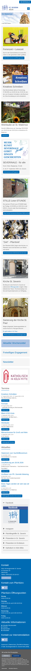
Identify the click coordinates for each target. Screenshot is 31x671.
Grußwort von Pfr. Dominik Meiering (15, 474)
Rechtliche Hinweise (22, 644)
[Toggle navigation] (28, 8)
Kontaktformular (6, 577)
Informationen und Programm (11, 172)
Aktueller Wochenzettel (14, 343)
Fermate (4, 404)
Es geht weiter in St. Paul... (10, 331)
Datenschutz (12, 644)
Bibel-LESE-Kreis (7, 413)
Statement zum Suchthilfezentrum (14, 453)
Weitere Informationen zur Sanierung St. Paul (15, 334)
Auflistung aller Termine (8, 442)
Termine (5, 627)
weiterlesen (5, 135)
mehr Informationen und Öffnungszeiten (13, 58)
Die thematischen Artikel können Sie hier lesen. (15, 252)
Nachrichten (6, 628)
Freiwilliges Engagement (15, 352)
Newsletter (8, 362)
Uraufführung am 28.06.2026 (12, 463)
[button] (4, 587)
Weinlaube (5, 423)
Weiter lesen (5, 400)
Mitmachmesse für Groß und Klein (14, 432)
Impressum (4, 644)
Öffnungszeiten (14, 287)
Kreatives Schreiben (9, 394)
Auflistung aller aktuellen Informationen (11, 496)
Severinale (25, 2)
